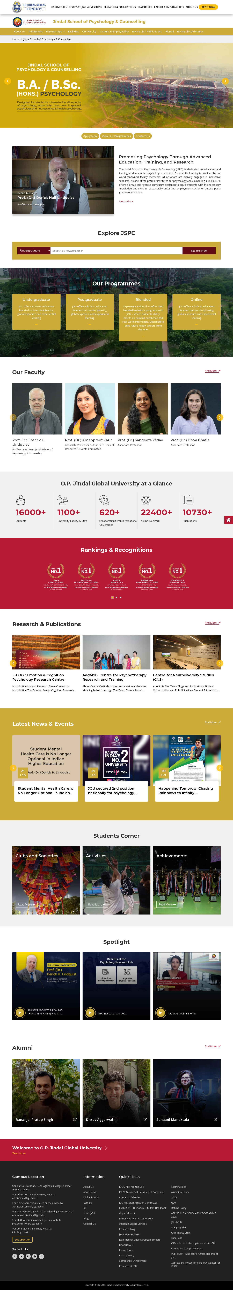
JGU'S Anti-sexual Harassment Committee (142, 1192)
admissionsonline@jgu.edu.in (28, 1206)
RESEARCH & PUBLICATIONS (120, 7)
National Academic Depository (136, 1218)
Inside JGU (89, 1213)
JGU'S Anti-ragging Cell (131, 1186)
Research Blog (127, 1229)
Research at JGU (128, 1266)
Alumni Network (180, 1192)
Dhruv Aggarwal (99, 1119)
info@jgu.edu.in (20, 1232)
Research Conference (190, 31)
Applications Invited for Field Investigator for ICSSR (195, 1264)
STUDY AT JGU (77, 7)
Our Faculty (89, 31)
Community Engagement (133, 1260)
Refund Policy (178, 1208)
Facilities (73, 31)
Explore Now (199, 251)
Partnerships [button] (54, 31)
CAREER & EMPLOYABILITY (169, 7)
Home (16, 39)
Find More (211, 370)
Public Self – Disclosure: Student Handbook (142, 1208)
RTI (85, 1208)
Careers (87, 1202)
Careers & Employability (114, 31)
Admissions (36, 31)
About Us (192, 7)
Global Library (91, 1197)
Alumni (169, 31)
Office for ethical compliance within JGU (193, 1243)
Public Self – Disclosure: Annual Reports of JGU (194, 1255)
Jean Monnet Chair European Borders (139, 1239)
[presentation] (7, 81)
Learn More (126, 201)
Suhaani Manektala (172, 1119)
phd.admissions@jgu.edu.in (27, 1223)
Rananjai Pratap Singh (34, 1119)
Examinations (178, 1186)
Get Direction (22, 1239)
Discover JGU (59, 7)
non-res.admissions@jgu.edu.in (29, 1215)
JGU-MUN (176, 1222)
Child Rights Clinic (180, 1232)
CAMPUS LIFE (144, 7)
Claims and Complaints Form (187, 1248)
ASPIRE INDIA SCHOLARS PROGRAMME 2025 (193, 1215)
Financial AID (126, 1245)
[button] (112, 597)
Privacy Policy (126, 1255)
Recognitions (126, 1250)
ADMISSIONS (94, 7)
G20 (173, 1202)
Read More (25, 904)
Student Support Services (133, 1223)
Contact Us (143, 136)
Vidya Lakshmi (127, 1213)
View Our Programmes (116, 136)
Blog (86, 1218)
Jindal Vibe (176, 1238)
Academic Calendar (129, 1197)
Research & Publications (147, 31)
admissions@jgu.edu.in (24, 1198)
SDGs (174, 1197)
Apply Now (208, 7)
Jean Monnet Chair (129, 1234)
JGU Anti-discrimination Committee (138, 1202)
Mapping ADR (178, 1227)
